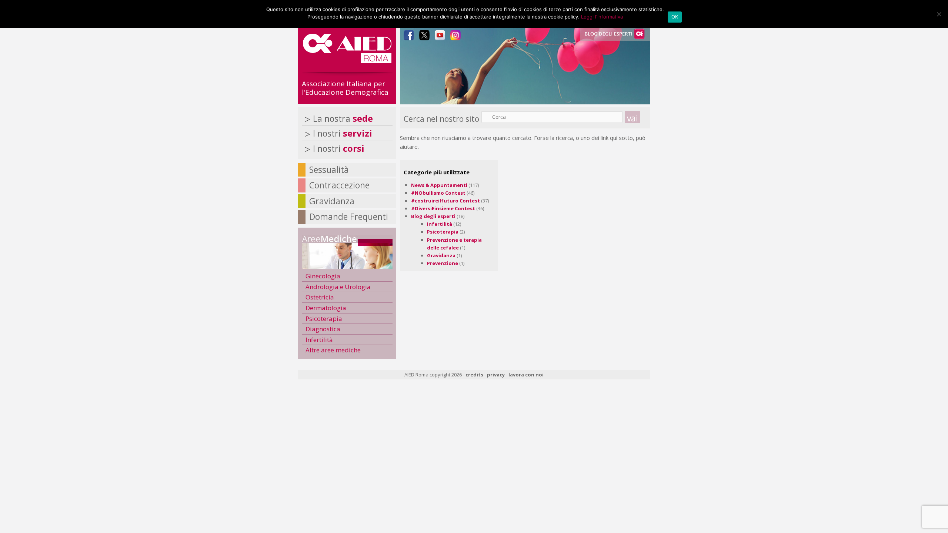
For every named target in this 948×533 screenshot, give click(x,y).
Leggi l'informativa (602, 17)
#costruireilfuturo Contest (445, 200)
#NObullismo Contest (438, 193)
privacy (496, 374)
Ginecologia (323, 276)
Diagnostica (323, 329)
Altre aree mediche (333, 350)
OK (674, 17)
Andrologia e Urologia (338, 286)
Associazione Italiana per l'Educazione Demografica (345, 88)
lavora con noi (526, 374)
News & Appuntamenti (439, 185)
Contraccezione (339, 185)
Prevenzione (442, 263)
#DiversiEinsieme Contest (443, 208)
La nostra (343, 118)
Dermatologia (326, 308)
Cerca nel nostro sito (441, 119)
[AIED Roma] (347, 60)
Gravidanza (441, 255)
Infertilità (439, 224)
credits (474, 374)
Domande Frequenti (348, 216)
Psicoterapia (442, 231)
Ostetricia (320, 297)
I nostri (342, 133)
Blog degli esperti (433, 216)
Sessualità (329, 169)
